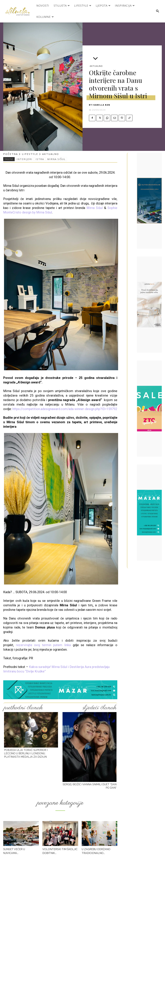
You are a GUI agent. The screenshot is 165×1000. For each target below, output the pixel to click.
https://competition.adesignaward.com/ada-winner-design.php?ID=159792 (64, 409)
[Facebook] (92, 118)
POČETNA (10, 154)
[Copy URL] (129, 118)
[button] (157, 11)
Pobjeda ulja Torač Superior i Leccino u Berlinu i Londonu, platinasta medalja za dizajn (26, 753)
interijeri (24, 159)
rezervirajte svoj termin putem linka (43, 645)
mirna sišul (56, 159)
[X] (99, 118)
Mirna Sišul (95, 208)
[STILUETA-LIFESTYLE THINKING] (19, 11)
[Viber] (122, 118)
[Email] (114, 118)
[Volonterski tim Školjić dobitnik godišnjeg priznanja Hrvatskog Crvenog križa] (60, 833)
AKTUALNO (96, 66)
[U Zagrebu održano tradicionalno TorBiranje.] (99, 833)
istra (40, 159)
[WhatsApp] (107, 118)
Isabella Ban (101, 105)
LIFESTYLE (30, 154)
